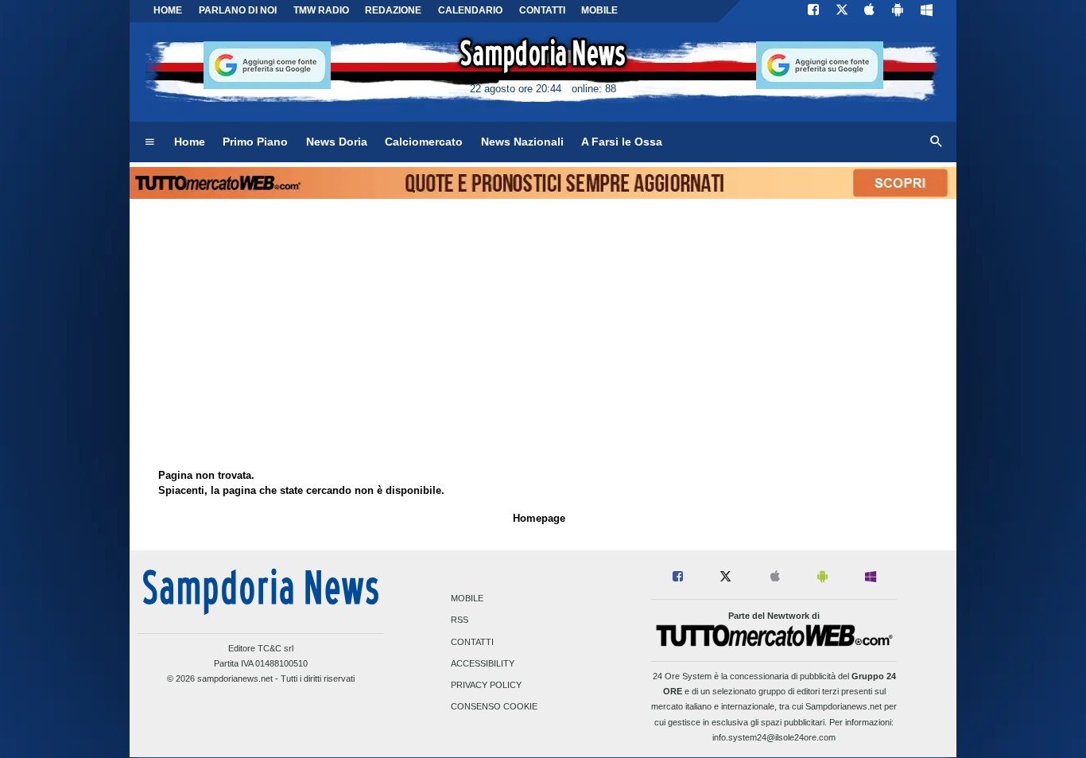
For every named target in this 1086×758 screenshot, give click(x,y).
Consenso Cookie (494, 707)
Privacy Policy (486, 685)
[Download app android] (897, 11)
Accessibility (482, 663)
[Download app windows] (926, 11)
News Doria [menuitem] (336, 141)
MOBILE (599, 10)
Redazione (393, 10)
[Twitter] (842, 11)
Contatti (472, 642)
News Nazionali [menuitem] (522, 141)
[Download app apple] (870, 11)
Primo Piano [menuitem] (255, 141)
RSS (459, 620)
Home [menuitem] (189, 141)
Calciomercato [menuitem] (424, 141)
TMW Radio (321, 10)
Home (167, 10)
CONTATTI (542, 10)
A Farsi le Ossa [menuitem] (621, 141)
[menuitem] (149, 142)
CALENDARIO (470, 10)
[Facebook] (813, 11)
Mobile (467, 599)
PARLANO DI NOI (238, 10)
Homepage (539, 518)
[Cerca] (936, 142)
